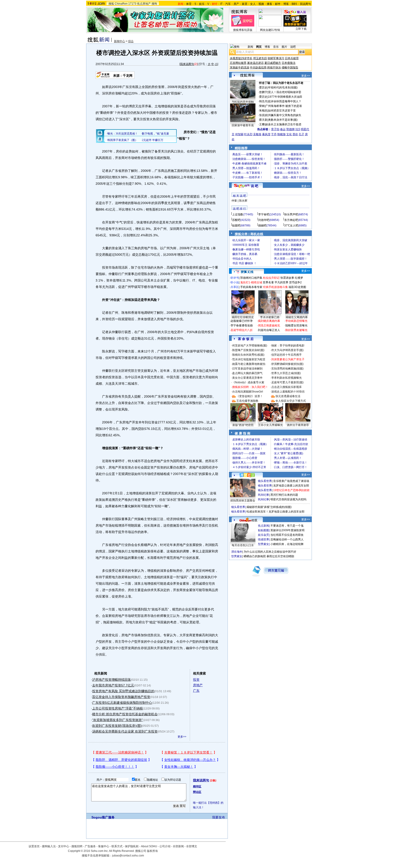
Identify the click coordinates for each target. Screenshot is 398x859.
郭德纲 (290, 129)
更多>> (182, 736)
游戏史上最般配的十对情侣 (287, 391)
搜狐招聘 (76, 846)
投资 (196, 679)
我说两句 (305, 4)
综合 (131, 41)
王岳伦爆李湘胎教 (247, 400)
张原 (262, 115)
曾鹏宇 (263, 92)
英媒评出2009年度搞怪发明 (287, 530)
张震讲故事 (287, 277)
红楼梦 (299, 277)
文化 (289, 134)
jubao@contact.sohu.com (128, 855)
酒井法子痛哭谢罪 (298, 425)
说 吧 (254, 186)
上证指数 (237, 214)
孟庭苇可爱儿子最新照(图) (287, 382)
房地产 (198, 685)
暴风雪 (266, 134)
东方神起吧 (291, 220)
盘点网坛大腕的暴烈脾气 (247, 373)
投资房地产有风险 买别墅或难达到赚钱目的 (123, 691)
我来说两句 (187, 64)
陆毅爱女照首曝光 (296, 325)
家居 (244, 4)
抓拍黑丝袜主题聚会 (242, 500)
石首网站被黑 (238, 62)
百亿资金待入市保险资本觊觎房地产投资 (121, 697)
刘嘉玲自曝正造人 (269, 330)
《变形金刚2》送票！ (249, 396)
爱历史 (263, 87)
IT (221, 4)
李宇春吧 (263, 214)
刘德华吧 (263, 220)
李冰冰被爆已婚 (269, 317)
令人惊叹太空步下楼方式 (290, 400)
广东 (196, 690)
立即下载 (301, 28)
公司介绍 (164, 846)
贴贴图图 (263, 530)
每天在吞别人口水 (243, 545)
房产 (236, 4)
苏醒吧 (236, 220)
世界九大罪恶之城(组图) (286, 373)
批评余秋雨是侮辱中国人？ (284, 101)
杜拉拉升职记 (271, 277)
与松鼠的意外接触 (243, 101)
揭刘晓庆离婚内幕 (269, 320)
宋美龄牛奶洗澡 (239, 67)
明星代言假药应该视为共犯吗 (288, 499)
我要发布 (218, 817)
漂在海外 (236, 551)
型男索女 (263, 544)
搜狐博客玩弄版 (242, 30)
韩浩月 (263, 101)
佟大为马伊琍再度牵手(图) (287, 350)
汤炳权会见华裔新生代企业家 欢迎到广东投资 (125, 731)
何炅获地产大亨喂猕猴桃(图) (249, 345)
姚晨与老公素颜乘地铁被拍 (248, 364)
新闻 (250, 46)
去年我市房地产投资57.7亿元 (113, 685)
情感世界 (263, 539)
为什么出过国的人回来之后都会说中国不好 (270, 551)
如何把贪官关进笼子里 (282, 110)
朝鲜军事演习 (276, 58)
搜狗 (154, 3)
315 (297, 129)
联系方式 (117, 846)
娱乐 (202, 4)
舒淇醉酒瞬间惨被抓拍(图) (287, 364)
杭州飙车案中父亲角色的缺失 (283, 115)
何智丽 (239, 134)
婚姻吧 (262, 225)
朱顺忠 (263, 110)
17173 (132, 3)
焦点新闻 (263, 525)
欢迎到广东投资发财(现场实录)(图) (117, 725)
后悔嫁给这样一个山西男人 (287, 539)
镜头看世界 (265, 481)
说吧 (293, 46)
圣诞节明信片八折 (242, 330)
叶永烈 (248, 134)
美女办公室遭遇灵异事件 (247, 377)
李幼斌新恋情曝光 (296, 320)
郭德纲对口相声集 (251, 277)
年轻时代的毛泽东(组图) (283, 87)
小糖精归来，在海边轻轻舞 (287, 544)
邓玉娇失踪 (260, 58)
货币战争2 (295, 282)
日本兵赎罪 (292, 58)
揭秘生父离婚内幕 (297, 317)
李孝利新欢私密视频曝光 (286, 377)
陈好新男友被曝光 (296, 330)
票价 (295, 134)
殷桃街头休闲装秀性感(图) (248, 354)
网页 (259, 46)
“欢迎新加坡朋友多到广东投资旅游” (117, 720)
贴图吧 (236, 225)
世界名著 (268, 282)
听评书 (235, 277)
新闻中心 (119, 41)
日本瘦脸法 (289, 62)
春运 (283, 129)
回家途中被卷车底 (243, 125)
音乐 (276, 46)
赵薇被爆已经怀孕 (242, 320)
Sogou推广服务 (103, 817)
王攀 (262, 124)
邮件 (278, 4)
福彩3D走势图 (297, 287)
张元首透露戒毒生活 (287, 396)
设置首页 (34, 846)
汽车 (228, 4)
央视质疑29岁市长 (241, 58)
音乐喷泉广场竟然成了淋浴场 (291, 481)
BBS (294, 4)
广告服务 (90, 846)
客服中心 (103, 846)
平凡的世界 (281, 282)
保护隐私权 (132, 846)
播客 (269, 4)
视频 (261, 4)
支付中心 (63, 846)
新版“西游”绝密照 (243, 425)
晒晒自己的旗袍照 (255, 556)
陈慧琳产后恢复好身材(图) (248, 350)
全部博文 (191, 846)
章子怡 (275, 129)
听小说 (235, 282)
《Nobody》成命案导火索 (248, 382)
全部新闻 (178, 846)
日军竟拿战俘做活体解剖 (247, 368)
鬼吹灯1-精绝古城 (251, 282)
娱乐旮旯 (263, 535)
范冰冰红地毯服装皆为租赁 (248, 359)
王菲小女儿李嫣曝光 (270, 425)
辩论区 (197, 792)
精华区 (197, 786)
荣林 (262, 106)
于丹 (274, 134)
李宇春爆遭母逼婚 (242, 325)
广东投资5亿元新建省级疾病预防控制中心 (122, 702)
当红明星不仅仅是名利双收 (287, 535)
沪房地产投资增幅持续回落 (111, 679)
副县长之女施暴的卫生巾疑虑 (283, 124)
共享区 (235, 287)
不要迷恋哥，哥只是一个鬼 (287, 525)
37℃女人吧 (291, 225)
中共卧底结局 (258, 67)
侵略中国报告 (290, 67)
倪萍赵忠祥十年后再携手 (286, 354)
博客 (286, 4)
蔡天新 (263, 119)
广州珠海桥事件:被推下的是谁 (283, 106)
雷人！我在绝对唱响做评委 (284, 92)
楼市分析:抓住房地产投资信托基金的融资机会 (125, 714)
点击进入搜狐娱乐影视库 (286, 387)
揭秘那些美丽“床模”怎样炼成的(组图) (269, 507)
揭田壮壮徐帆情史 (243, 317)
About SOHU (149, 846)
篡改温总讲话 (255, 62)
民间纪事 (263, 494)
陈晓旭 (281, 134)
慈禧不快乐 (274, 67)
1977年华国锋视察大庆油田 (285, 96)
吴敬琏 (257, 134)
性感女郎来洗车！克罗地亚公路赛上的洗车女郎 (275, 511)
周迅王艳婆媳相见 (269, 325)
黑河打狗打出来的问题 (284, 494)
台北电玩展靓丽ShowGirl (247, 391)
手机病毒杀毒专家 (251, 287)
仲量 (234, 200)
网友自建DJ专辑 (270, 30)
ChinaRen (121, 3)
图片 (284, 46)
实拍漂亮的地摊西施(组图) (287, 368)
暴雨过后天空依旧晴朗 (280, 556)
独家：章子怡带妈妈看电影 (287, 345)
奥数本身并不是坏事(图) (283, 119)
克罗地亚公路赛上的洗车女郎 (291, 485)
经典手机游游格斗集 (275, 287)
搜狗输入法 (49, 846)
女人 (253, 4)
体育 (189, 4)
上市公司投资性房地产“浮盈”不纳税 (117, 708)
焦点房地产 (144, 3)
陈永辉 (243, 200)
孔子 (301, 134)
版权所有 (152, 851)
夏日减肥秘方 (272, 62)
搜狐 (111, 3)
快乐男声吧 (291, 214)
